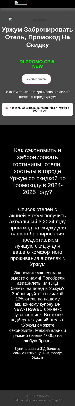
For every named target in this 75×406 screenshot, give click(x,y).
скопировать (36, 79)
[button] (56, 3)
